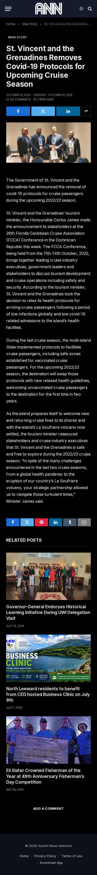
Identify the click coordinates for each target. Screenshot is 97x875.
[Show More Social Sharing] (86, 111)
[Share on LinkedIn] (68, 111)
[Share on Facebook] (18, 111)
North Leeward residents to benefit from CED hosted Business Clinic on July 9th (48, 694)
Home (24, 856)
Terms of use (72, 856)
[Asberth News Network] (48, 8)
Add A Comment (48, 808)
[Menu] (8, 8)
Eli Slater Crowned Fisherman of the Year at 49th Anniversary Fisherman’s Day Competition (45, 776)
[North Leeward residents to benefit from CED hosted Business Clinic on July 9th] (48, 658)
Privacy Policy (45, 856)
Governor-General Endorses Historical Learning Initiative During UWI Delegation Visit (48, 612)
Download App (51, 863)
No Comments (20, 99)
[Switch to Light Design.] (81, 8)
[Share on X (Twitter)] (43, 111)
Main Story (17, 37)
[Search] (89, 8)
